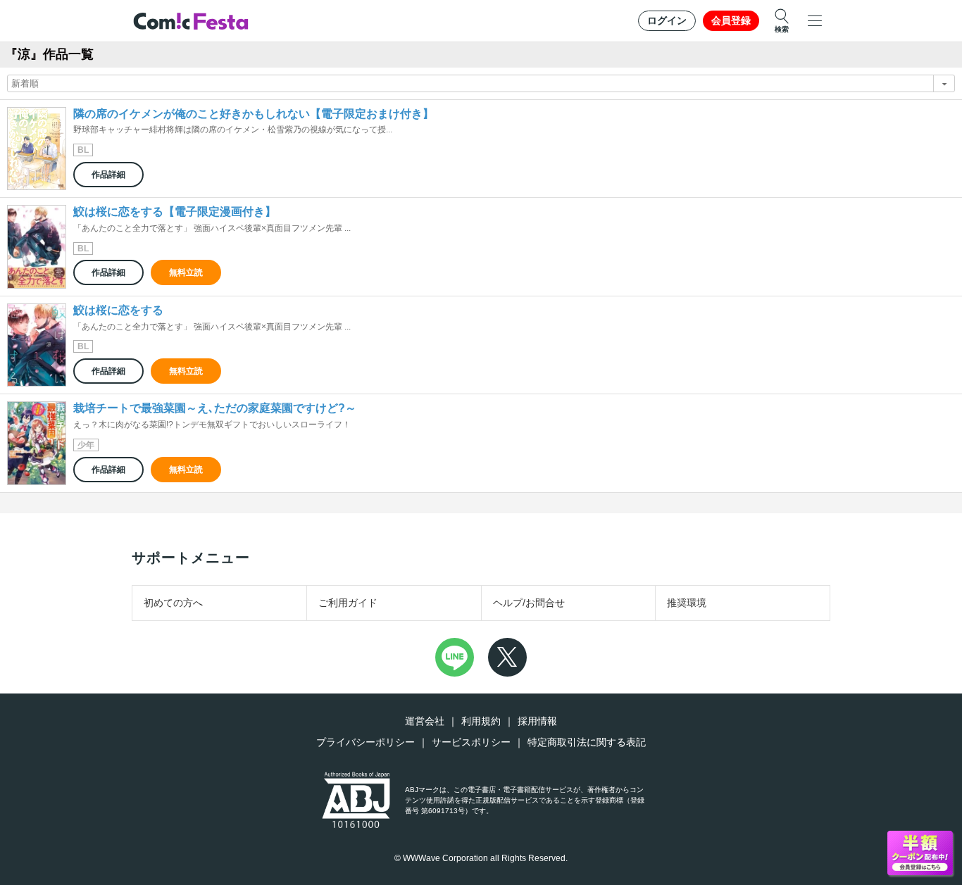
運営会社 (424, 721)
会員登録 (731, 20)
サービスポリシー (471, 742)
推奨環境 (686, 602)
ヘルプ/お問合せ (529, 602)
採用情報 (537, 721)
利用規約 (481, 721)
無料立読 (186, 272)
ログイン (667, 20)
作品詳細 (108, 175)
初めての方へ (173, 602)
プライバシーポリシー (365, 742)
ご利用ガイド (347, 602)
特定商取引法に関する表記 (586, 742)
